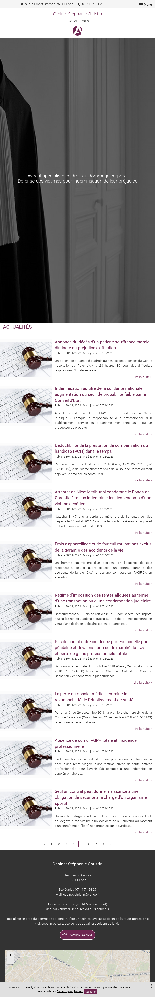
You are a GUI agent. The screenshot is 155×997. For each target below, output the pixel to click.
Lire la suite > (142, 377)
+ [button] (10, 955)
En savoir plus (65, 991)
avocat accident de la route (111, 919)
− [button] (10, 961)
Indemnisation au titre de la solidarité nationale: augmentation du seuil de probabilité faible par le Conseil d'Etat (100, 394)
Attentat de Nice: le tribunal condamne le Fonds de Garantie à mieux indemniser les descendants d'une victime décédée (103, 498)
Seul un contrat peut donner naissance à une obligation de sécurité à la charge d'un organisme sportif (101, 797)
